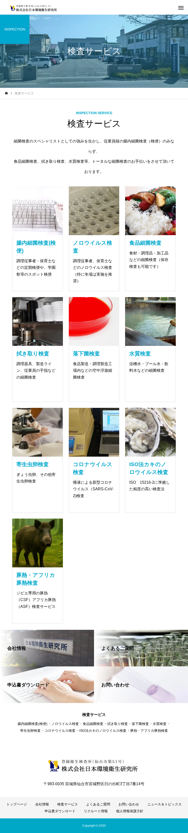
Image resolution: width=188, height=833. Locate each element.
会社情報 (42, 804)
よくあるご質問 (98, 804)
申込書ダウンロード (60, 811)
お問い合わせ (128, 804)
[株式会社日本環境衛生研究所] (35, 7)
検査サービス (67, 804)
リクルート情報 (96, 811)
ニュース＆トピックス (164, 804)
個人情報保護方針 (129, 811)
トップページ (16, 804)
